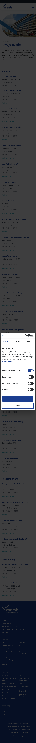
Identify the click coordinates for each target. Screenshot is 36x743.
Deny (18, 405)
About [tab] (29, 341)
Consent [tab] (7, 341)
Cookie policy (7, 361)
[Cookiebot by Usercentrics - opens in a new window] (25, 335)
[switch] (31, 377)
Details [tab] (18, 341)
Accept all (18, 399)
